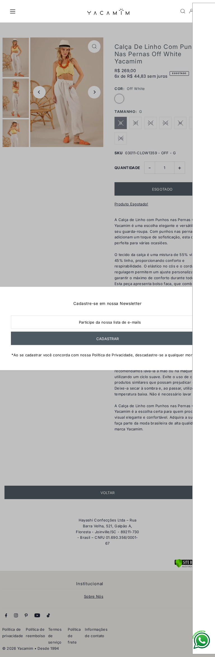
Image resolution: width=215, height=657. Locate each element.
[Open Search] (183, 11)
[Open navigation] (45, 11)
